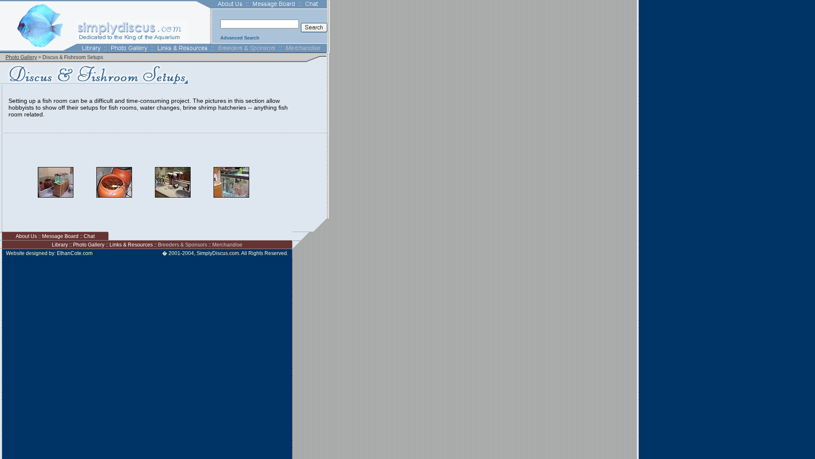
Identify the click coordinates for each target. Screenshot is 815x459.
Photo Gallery (21, 57)
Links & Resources (131, 245)
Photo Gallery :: (91, 245)
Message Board (60, 236)
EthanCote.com (75, 253)
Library (60, 245)
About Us (26, 236)
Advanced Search (239, 37)
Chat (89, 236)
